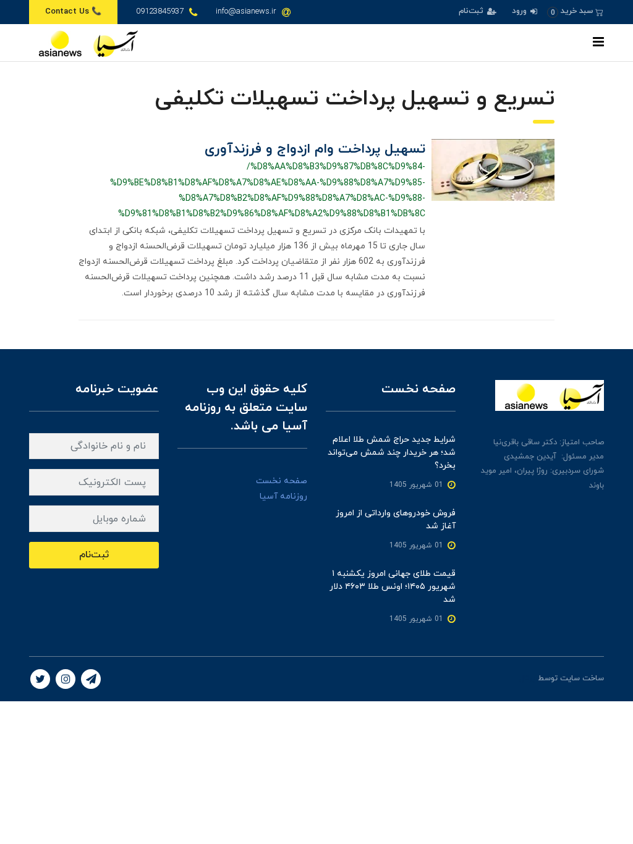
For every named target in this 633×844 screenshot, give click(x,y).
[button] (575, 11)
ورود (520, 11)
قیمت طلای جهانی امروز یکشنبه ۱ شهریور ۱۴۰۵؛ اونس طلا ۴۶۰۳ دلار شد (392, 587)
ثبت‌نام (472, 11)
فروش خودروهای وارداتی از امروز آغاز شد (396, 519)
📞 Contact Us (73, 11)
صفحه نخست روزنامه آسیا (281, 488)
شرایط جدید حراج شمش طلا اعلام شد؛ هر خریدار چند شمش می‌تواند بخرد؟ (392, 452)
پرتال (527, 678)
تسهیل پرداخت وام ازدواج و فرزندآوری (315, 149)
